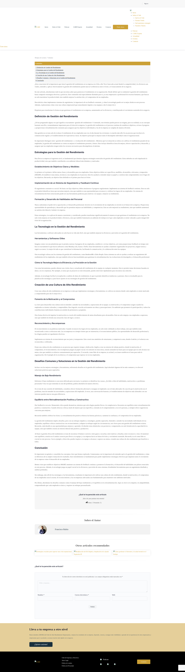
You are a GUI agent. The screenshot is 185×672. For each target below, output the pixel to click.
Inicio (46, 27)
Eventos (99, 27)
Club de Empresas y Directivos (70, 657)
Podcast (67, 27)
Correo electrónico (82, 595)
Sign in (146, 3)
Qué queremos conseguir (142, 23)
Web (113, 595)
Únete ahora (120, 27)
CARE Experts (77, 27)
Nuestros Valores (140, 26)
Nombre (41, 595)
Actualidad (89, 27)
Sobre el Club (56, 27)
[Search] (139, 4)
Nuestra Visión (139, 20)
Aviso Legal (65, 660)
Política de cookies (67, 663)
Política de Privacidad (68, 666)
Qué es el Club (139, 18)
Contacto (108, 27)
